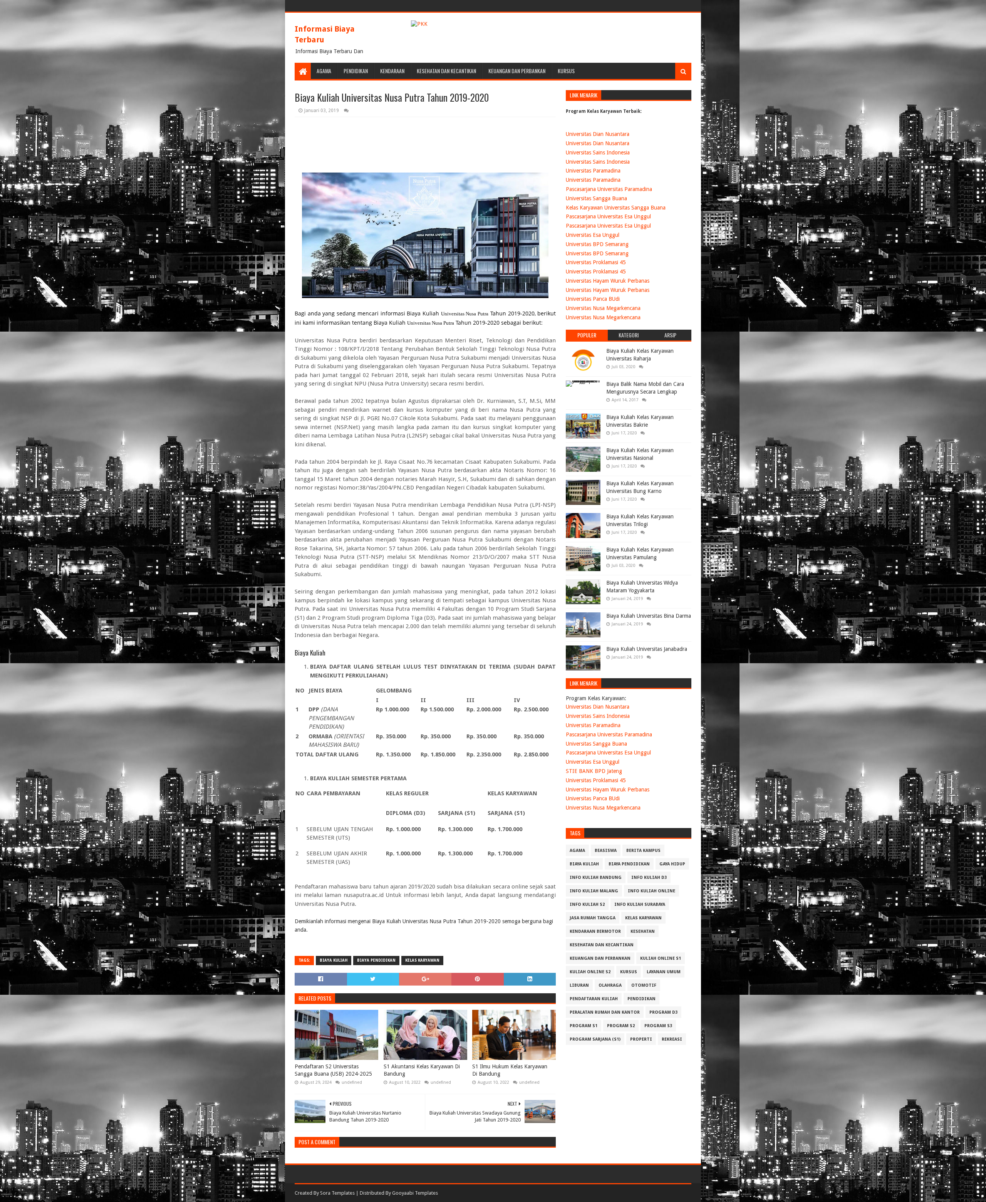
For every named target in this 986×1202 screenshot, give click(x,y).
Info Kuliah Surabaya (639, 904)
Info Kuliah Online (651, 891)
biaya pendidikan (376, 960)
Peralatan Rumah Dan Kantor (605, 1012)
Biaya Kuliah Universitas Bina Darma (648, 616)
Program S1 (583, 1025)
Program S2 (621, 1025)
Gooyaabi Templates (415, 1193)
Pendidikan (356, 71)
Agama (324, 71)
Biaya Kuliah (333, 960)
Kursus (566, 71)
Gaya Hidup (672, 864)
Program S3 (658, 1025)
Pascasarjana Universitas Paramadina (609, 189)
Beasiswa (606, 850)
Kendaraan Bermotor (595, 931)
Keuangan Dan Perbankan (516, 71)
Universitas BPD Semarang (597, 244)
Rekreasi (672, 1039)
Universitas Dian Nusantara (597, 134)
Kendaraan (392, 71)
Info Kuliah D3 (649, 877)
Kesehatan (643, 931)
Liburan (579, 985)
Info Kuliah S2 (587, 904)
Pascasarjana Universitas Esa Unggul (608, 216)
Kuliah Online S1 (660, 958)
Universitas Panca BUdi (593, 299)
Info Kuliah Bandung (596, 877)
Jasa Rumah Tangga (592, 917)
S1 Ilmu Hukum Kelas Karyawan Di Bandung (509, 1070)
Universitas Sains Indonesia (598, 152)
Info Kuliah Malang (594, 891)
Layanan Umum (664, 971)
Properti (641, 1039)
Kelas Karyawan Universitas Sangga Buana (616, 208)
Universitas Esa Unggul (592, 235)
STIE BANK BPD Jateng (594, 771)
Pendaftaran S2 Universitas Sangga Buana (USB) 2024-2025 (333, 1070)
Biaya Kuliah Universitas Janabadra (646, 649)
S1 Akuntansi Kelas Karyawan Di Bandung (422, 1070)
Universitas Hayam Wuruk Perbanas (607, 281)
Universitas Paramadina (593, 171)
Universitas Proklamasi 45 (596, 262)
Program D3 (663, 1012)
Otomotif (643, 985)
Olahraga (610, 985)
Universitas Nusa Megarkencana (603, 308)
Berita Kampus (643, 850)
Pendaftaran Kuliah (594, 998)
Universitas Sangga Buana (596, 198)
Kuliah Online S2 (590, 971)
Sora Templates (337, 1193)
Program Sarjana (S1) (595, 1039)
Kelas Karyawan (422, 960)
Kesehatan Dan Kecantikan (446, 71)
